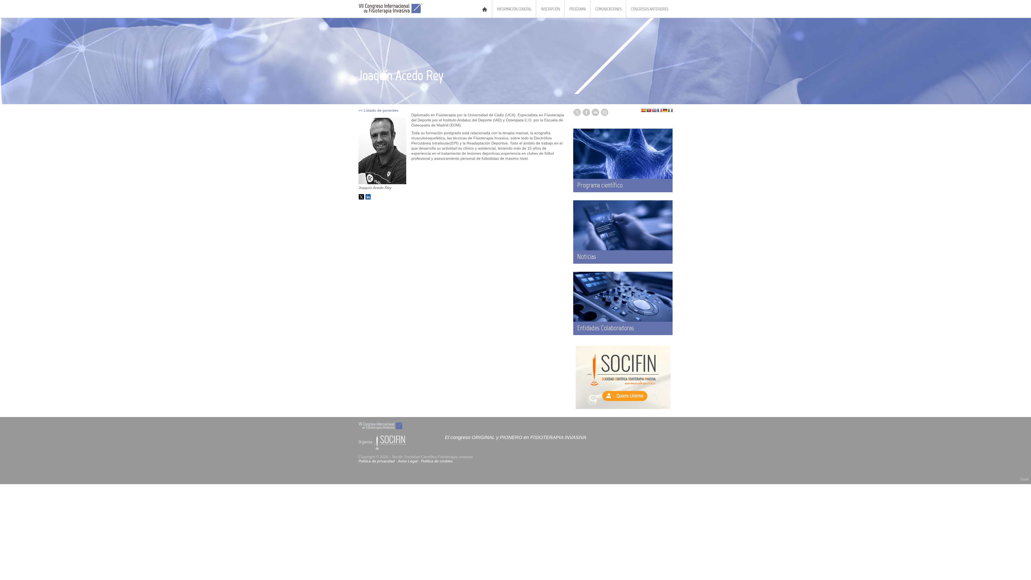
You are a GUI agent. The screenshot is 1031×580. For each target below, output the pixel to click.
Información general (514, 9)
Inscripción (550, 9)
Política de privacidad (376, 461)
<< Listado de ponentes (378, 110)
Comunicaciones (608, 9)
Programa (577, 9)
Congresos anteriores (649, 9)
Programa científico (600, 185)
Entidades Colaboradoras (605, 328)
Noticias (586, 256)
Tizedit (1024, 479)
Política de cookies (437, 461)
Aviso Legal (408, 461)
